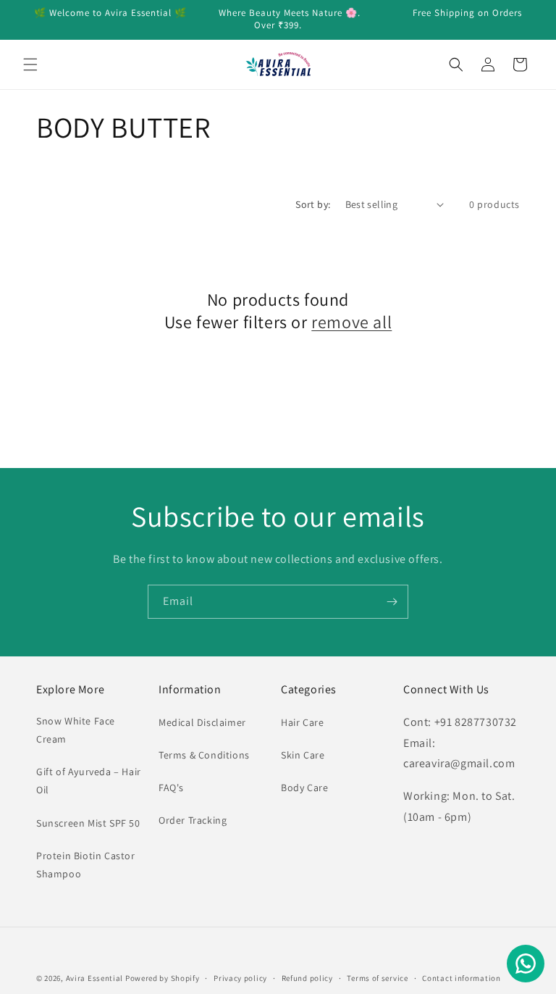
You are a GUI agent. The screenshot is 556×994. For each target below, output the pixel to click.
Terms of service (377, 978)
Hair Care (302, 722)
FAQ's (171, 787)
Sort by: (312, 204)
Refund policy (307, 978)
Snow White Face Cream (75, 730)
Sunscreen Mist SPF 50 (88, 823)
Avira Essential (95, 978)
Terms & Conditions (204, 754)
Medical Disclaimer (202, 722)
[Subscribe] (392, 602)
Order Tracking (193, 820)
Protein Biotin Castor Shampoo (85, 864)
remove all (351, 322)
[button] (30, 64)
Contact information (461, 978)
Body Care (304, 787)
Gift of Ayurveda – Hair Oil (88, 780)
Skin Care (302, 754)
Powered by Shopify (162, 978)
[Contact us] (525, 963)
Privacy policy (240, 978)
